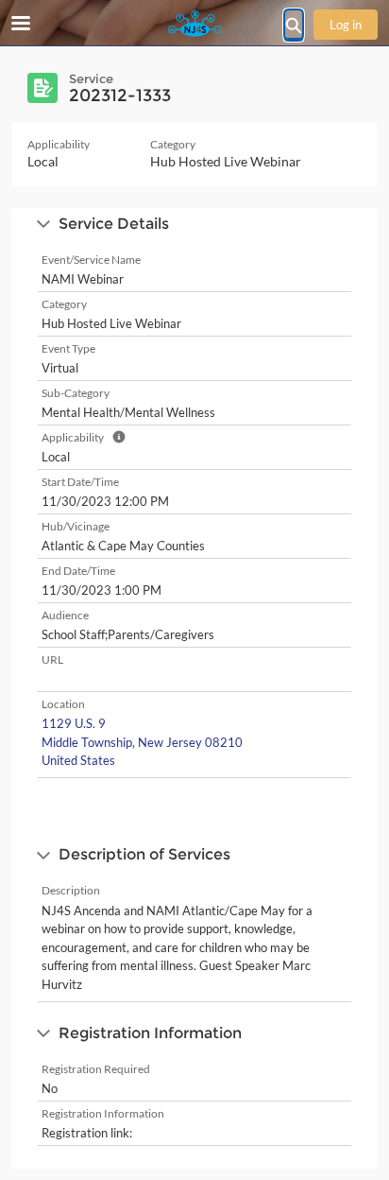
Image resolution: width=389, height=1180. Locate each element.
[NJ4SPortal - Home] (194, 24)
